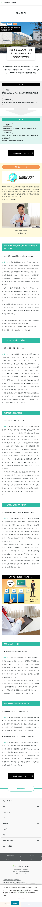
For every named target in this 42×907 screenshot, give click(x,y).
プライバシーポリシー (31, 855)
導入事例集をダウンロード (21, 153)
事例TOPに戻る (21, 789)
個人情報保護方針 (10, 855)
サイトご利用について (31, 859)
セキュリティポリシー (10, 859)
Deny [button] (6, 903)
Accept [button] (14, 903)
